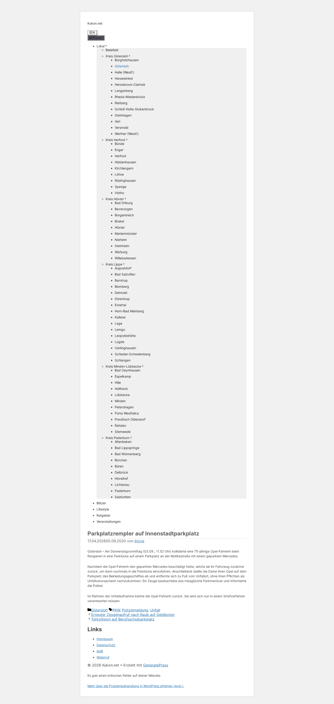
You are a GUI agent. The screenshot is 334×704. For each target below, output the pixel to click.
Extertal (120, 305)
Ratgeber (103, 515)
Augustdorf (123, 268)
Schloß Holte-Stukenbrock (134, 109)
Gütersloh (122, 66)
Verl (117, 121)
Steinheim (122, 246)
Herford (120, 156)
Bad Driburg (124, 203)
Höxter (120, 227)
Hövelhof (121, 478)
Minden (120, 401)
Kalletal (120, 317)
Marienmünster (126, 233)
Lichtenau (122, 485)
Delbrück (121, 472)
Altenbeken (123, 442)
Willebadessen (125, 258)
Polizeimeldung (135, 610)
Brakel (119, 221)
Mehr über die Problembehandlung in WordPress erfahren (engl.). (135, 686)
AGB (100, 651)
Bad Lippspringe (127, 448)
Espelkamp (123, 376)
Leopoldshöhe (125, 336)
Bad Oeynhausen (127, 370)
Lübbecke (122, 395)
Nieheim (121, 240)
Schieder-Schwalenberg (132, 354)
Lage (118, 323)
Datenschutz (106, 645)
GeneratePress (155, 665)
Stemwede (123, 432)
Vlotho (119, 193)
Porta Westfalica (127, 413)
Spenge (120, 187)
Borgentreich (124, 215)
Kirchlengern (124, 168)
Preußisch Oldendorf (130, 419)
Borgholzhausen (127, 60)
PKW (116, 610)
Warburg (121, 252)
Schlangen (122, 360)
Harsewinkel (124, 78)
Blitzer (101, 503)
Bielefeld (112, 50)
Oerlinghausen (125, 348)
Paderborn (122, 491)
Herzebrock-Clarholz (130, 84)
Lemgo (120, 329)
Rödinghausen (125, 180)
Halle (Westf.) (124, 72)
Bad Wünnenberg (128, 454)
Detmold (121, 293)
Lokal (101, 46)
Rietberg (121, 103)
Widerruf (103, 657)
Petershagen (124, 407)
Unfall (155, 610)
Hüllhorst (121, 389)
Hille (118, 382)
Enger (119, 150)
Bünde (119, 144)
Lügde (119, 342)
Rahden (120, 425)
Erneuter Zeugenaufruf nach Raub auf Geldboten (132, 614)
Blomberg (122, 286)
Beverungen (124, 209)
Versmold (121, 127)
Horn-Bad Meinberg (129, 311)
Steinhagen (123, 115)
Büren (119, 466)
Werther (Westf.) (127, 134)
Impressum (105, 639)
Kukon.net (94, 23)
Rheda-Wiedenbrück (130, 97)
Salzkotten (123, 497)
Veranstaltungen (109, 521)
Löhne (119, 174)
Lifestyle (103, 509)
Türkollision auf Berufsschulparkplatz (123, 619)
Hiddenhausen (125, 162)
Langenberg (124, 91)
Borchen (121, 460)
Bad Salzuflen (125, 274)
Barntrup (121, 280)
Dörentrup (122, 299)
